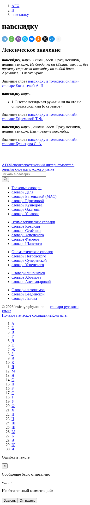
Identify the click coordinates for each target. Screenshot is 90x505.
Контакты (59, 315)
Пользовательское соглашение (26, 315)
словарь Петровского (29, 256)
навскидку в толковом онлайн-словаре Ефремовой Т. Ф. (40, 116)
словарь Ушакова (25, 214)
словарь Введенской (28, 294)
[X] (45, 39)
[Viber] (18, 39)
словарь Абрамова (26, 277)
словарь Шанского (27, 244)
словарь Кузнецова (27, 205)
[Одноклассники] (38, 39)
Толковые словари (27, 188)
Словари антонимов (28, 290)
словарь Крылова (26, 226)
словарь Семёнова (26, 231)
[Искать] (5, 179)
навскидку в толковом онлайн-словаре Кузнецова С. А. (40, 141)
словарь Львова (24, 298)
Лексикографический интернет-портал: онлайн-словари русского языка (38, 167)
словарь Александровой (31, 282)
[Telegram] (5, 39)
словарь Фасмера (25, 239)
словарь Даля (22, 192)
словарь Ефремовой (28, 201)
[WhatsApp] (11, 39)
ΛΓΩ (6, 165)
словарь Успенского (28, 235)
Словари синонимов (28, 273)
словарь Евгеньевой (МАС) (34, 196)
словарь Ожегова (26, 209)
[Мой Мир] (52, 39)
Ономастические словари (32, 252)
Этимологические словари (33, 222)
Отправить (27, 500)
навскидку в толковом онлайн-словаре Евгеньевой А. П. (40, 83)
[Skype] (25, 39)
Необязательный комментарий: (27, 491)
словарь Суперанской (29, 260)
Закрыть (10, 500)
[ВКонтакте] (32, 39)
